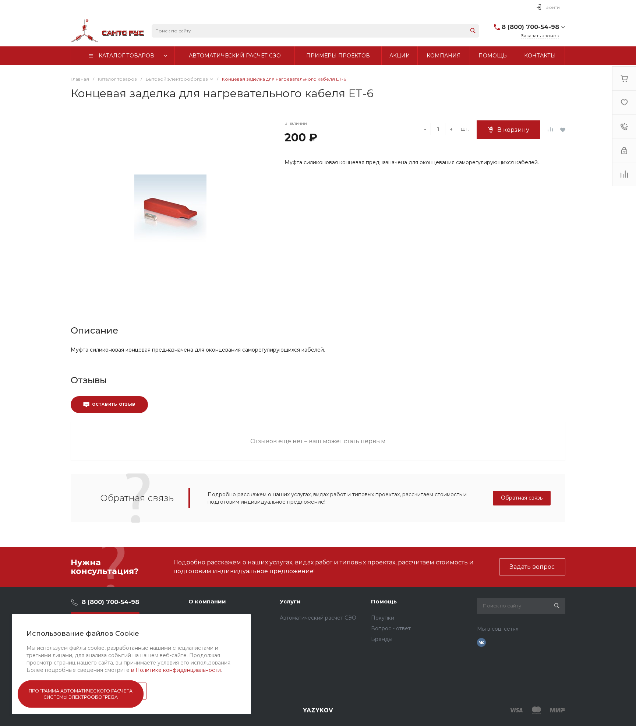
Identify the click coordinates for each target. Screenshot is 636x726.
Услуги (290, 601)
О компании (207, 601)
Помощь (384, 601)
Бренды (381, 639)
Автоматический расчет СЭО (318, 617)
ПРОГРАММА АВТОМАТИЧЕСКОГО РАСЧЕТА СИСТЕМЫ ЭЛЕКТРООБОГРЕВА (80, 694)
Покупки (382, 617)
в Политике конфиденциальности (176, 670)
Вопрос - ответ (391, 628)
